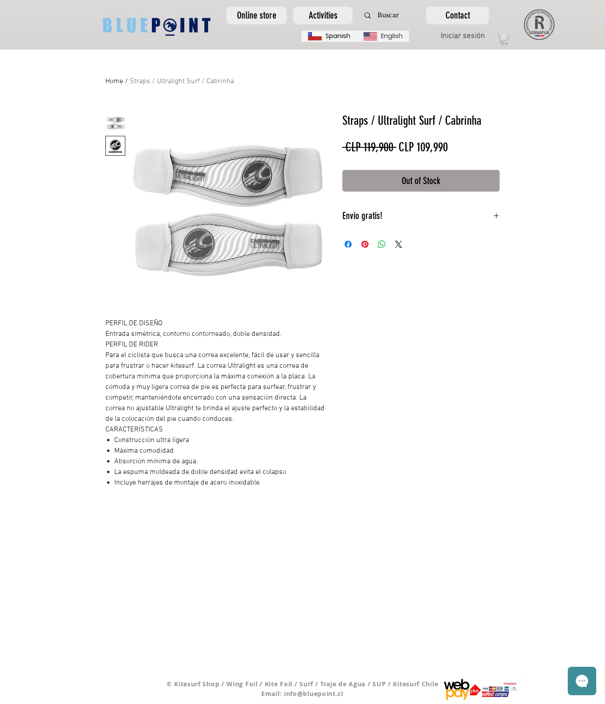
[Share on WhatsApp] (381, 244)
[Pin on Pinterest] (365, 244)
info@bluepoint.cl (313, 693)
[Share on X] (398, 244)
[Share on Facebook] (348, 244)
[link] (504, 39)
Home (114, 81)
